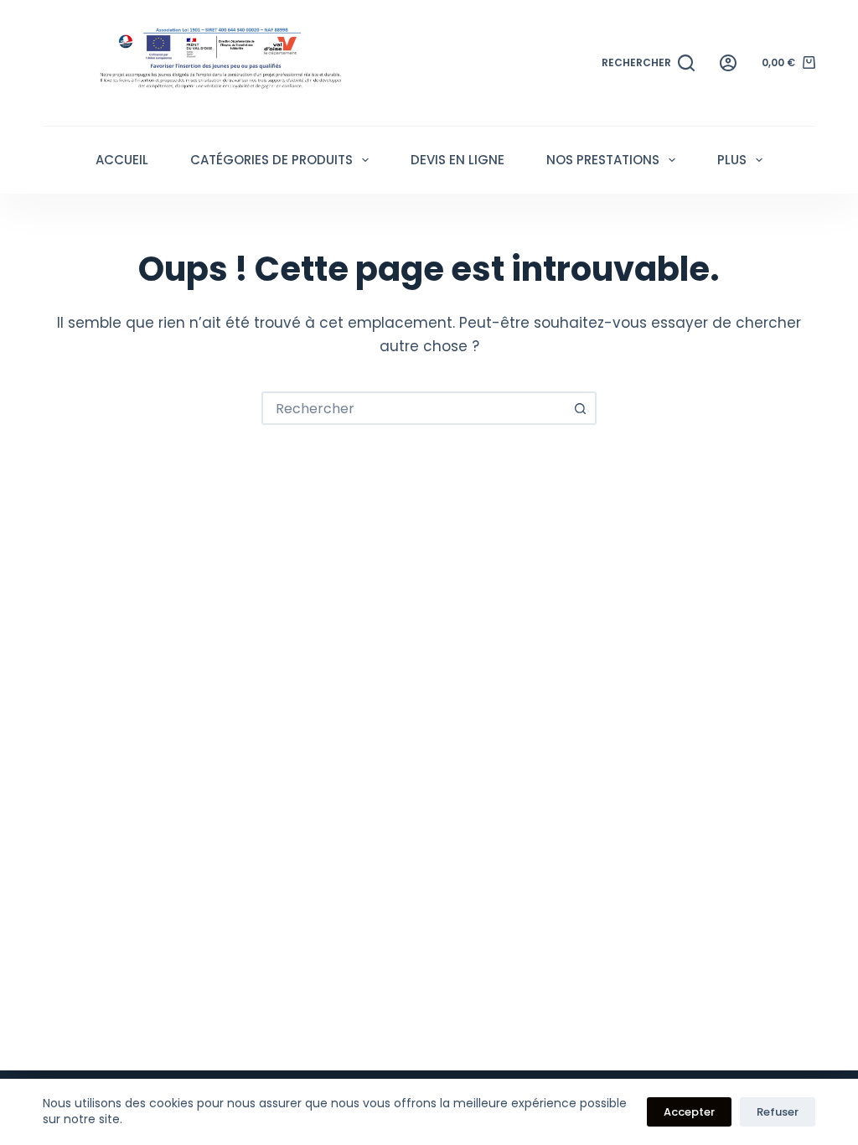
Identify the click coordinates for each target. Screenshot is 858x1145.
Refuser (778, 1112)
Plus (732, 159)
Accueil (122, 159)
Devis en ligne (457, 159)
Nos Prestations (602, 159)
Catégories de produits (271, 159)
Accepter (689, 1112)
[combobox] (414, 408)
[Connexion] (728, 62)
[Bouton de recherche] (580, 408)
